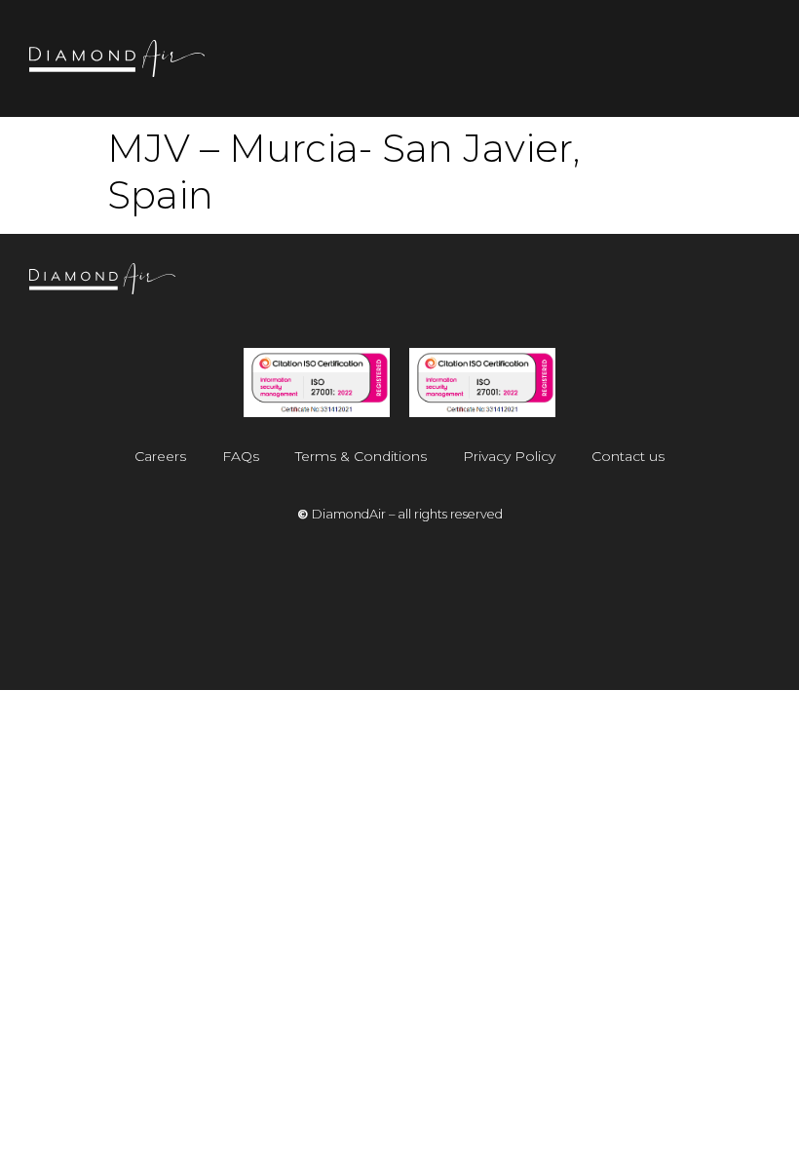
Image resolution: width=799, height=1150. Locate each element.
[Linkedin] (745, 287)
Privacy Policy (509, 456)
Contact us (628, 456)
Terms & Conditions (361, 456)
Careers (160, 456)
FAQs (240, 456)
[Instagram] (620, 287)
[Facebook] (683, 287)
